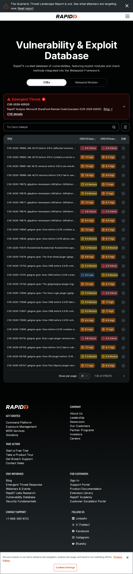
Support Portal (80, 484)
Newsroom (77, 422)
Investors (76, 434)
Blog (9, 480)
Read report (25, 8)
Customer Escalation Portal (88, 501)
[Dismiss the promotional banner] (127, 5)
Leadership (77, 417)
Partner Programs (82, 430)
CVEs (46, 82)
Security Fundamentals (21, 501)
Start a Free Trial (17, 450)
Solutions (12, 435)
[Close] (127, 557)
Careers (75, 438)
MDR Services (15, 431)
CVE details (15, 114)
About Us (76, 413)
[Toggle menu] (127, 16)
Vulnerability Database (20, 497)
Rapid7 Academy (81, 497)
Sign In (74, 480)
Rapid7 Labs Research (20, 493)
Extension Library (81, 493)
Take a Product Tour (19, 454)
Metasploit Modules (86, 82)
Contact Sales (15, 463)
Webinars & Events (18, 489)
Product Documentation (85, 489)
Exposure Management (21, 426)
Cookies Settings (65, 567)
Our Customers (80, 426)
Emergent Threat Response (24, 484)
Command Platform (19, 422)
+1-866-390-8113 (17, 518)
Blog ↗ (108, 109)
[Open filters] (125, 127)
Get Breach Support (19, 459)
